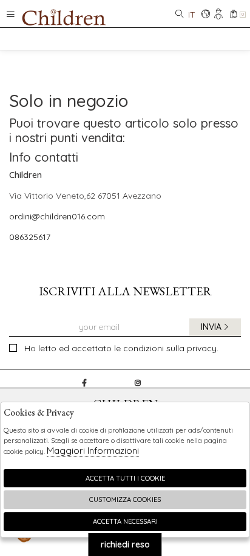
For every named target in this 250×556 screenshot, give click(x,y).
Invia (211, 326)
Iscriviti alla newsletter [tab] (125, 291)
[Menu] (10, 13)
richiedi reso (125, 544)
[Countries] (205, 15)
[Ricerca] (179, 15)
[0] (233, 15)
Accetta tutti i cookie (125, 478)
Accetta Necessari (125, 521)
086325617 (29, 237)
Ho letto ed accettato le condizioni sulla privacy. (121, 348)
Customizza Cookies (125, 499)
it (191, 14)
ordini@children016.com (57, 216)
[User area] (219, 15)
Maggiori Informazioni (93, 450)
